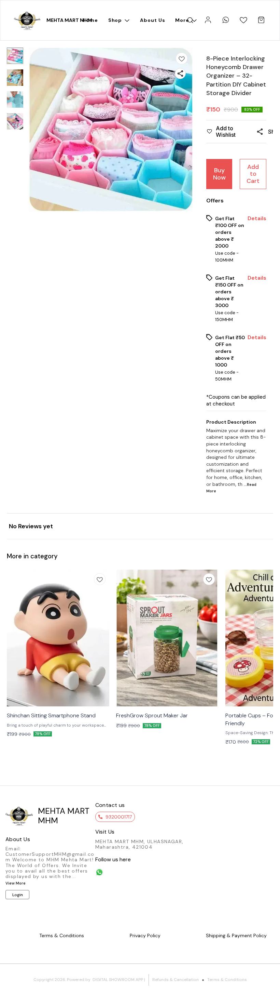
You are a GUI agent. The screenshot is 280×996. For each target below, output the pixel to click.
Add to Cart (253, 174)
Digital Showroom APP (118, 979)
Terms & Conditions (227, 979)
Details (257, 218)
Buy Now (219, 174)
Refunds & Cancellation (175, 979)
